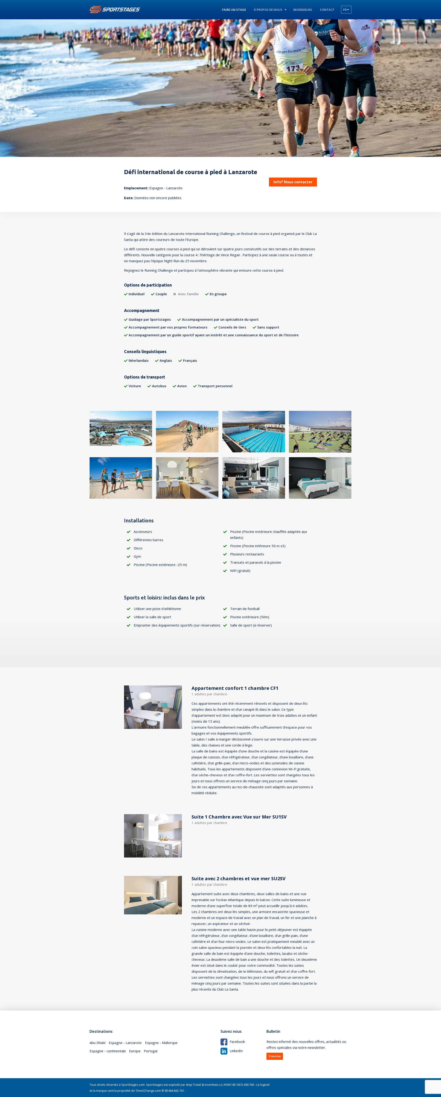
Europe (135, 1051)
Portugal (150, 1051)
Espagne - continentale (108, 1051)
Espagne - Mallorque (161, 1042)
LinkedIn (236, 1050)
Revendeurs (302, 10)
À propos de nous (268, 10)
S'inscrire (275, 1056)
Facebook (237, 1041)
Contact (327, 10)
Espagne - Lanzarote (125, 1042)
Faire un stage (234, 10)
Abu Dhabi (97, 1042)
